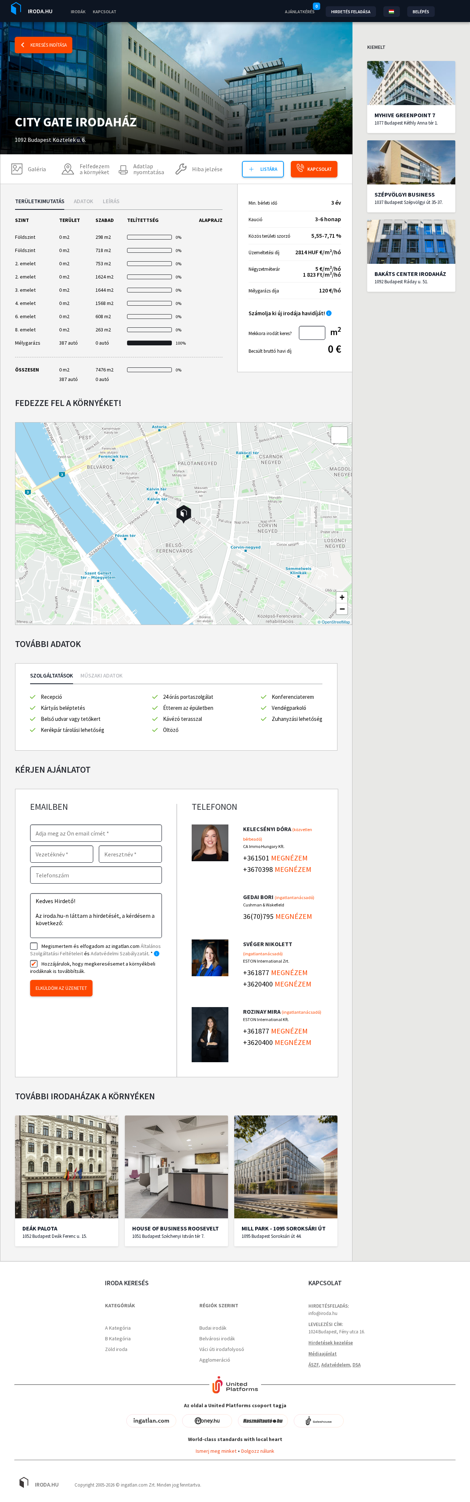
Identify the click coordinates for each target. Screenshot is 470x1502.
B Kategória (118, 1338)
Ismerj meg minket (216, 1451)
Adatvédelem (335, 1365)
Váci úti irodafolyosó (221, 1349)
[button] (183, 514)
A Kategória (118, 1328)
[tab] (39, 204)
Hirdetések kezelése (330, 1343)
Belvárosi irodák (217, 1338)
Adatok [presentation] (83, 201)
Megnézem (289, 857)
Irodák (78, 11)
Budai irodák (213, 1328)
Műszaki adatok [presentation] (101, 676)
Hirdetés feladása (350, 11)
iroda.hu (40, 11)
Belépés (421, 11)
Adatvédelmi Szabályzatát (119, 953)
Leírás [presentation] (111, 201)
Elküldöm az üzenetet (61, 988)
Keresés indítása (48, 45)
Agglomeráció (214, 1360)
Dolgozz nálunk (257, 1451)
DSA (356, 1365)
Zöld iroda (116, 1349)
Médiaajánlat (322, 1354)
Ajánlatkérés (300, 11)
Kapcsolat (104, 11)
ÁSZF (313, 1365)
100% (180, 343)
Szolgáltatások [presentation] (51, 676)
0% (178, 237)
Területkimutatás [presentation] (39, 201)
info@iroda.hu (322, 1313)
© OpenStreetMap (334, 622)
